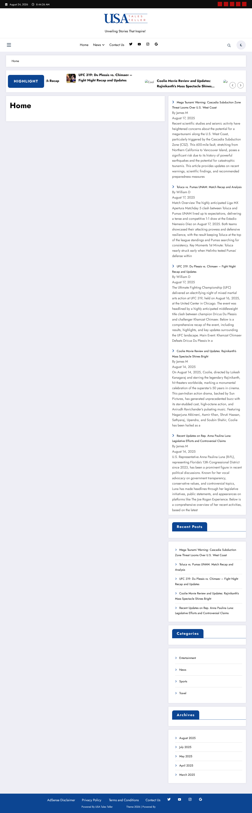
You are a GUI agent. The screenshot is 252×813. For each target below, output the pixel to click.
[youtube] (244, 4)
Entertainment (187, 658)
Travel (182, 693)
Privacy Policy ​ (92, 800)
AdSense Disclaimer (61, 800)
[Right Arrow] (241, 85)
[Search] (229, 45)
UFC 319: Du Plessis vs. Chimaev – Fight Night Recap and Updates (97, 78)
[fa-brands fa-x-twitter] (226, 4)
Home (84, 44)
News (97, 44)
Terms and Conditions (124, 800)
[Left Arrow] (233, 85)
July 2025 (185, 747)
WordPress (119, 807)
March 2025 (187, 775)
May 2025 (185, 756)
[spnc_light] (241, 45)
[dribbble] (232, 4)
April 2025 (186, 765)
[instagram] (238, 4)
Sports (183, 681)
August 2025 (187, 738)
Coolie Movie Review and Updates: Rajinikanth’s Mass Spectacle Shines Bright (176, 83)
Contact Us (116, 44)
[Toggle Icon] (9, 45)
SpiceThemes (163, 807)
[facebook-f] (220, 4)
